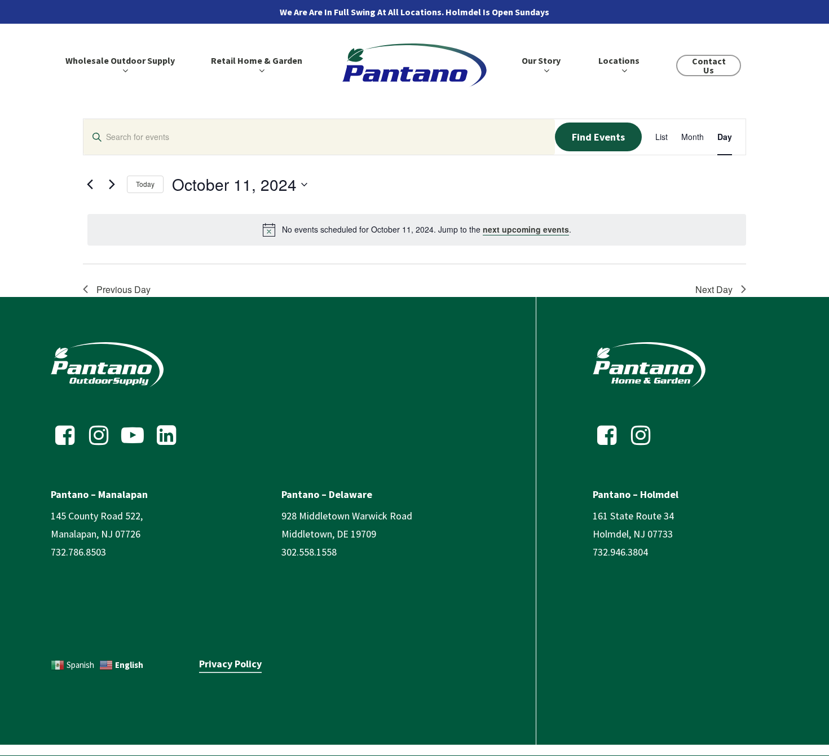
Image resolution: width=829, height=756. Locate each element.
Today (145, 184)
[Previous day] (89, 184)
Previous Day (123, 289)
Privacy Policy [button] (230, 663)
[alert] (416, 230)
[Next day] (111, 184)
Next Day (714, 289)
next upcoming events (526, 229)
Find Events (598, 136)
